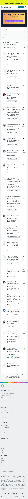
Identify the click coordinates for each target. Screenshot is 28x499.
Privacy (12, 496)
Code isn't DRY (11, 363)
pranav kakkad (11, 129)
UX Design (3, 402)
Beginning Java (4, 417)
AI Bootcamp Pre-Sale (11, 1)
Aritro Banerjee (11, 115)
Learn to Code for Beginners (7, 410)
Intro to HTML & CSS (5, 427)
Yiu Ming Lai (10, 187)
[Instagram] (17, 494)
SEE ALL (3, 404)
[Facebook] (11, 494)
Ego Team (9, 289)
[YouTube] (8, 494)
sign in (10, 377)
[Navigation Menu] (26, 7)
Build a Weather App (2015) (9, 44)
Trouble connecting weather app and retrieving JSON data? (13, 349)
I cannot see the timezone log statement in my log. (13, 271)
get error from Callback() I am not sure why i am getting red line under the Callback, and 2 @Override (13, 181)
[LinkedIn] (14, 494)
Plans (2, 458)
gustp (8, 88)
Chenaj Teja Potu (11, 260)
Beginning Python (5, 412)
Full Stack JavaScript (5, 395)
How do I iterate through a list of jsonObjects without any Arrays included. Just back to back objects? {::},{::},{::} (13, 200)
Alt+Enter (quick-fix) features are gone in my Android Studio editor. (13, 311)
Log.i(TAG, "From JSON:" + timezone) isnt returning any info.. (13, 217)
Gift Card (3, 452)
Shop (2, 464)
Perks (2, 462)
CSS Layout (3, 432)
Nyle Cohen (10, 98)
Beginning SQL (4, 414)
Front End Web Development (7, 393)
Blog (2, 444)
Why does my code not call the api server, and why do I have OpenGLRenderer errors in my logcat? (13, 298)
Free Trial (21, 7)
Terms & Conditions (5, 496)
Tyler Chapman (11, 354)
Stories (2, 448)
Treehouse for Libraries (6, 469)
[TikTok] (20, 494)
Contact (3, 450)
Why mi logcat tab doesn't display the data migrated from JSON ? (13, 228)
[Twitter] (5, 494)
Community (3, 446)
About (2, 441)
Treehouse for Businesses (7, 471)
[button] (3, 2)
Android (16, 42)
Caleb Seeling (10, 74)
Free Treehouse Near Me (6, 466)
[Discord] (23, 494)
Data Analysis (4, 399)
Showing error (11, 138)
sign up (15, 377)
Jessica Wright (10, 206)
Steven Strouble (11, 342)
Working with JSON (7, 46)
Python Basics (4, 429)
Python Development (6, 397)
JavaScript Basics (5, 425)
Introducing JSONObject (9, 47)
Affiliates (3, 460)
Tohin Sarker (10, 247)
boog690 (9, 366)
